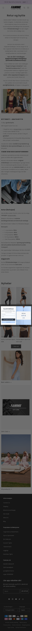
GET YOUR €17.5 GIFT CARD (8, 319)
